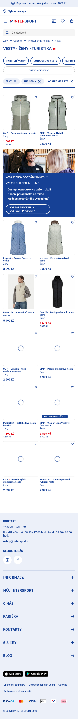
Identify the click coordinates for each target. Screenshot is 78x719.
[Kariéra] (39, 616)
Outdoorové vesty (45, 61)
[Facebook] (18, 560)
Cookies (62, 684)
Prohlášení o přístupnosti (17, 691)
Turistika (30, 81)
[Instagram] (7, 560)
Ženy (5, 40)
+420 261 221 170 (14, 526)
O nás (8, 603)
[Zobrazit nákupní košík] (71, 21)
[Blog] (39, 655)
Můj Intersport (18, 590)
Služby (9, 642)
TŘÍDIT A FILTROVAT (39, 70)
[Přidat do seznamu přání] (35, 97)
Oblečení (18, 40)
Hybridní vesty (16, 61)
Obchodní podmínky (14, 684)
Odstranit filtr (58, 81)
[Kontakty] (39, 629)
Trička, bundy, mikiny (39, 40)
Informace (13, 577)
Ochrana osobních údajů (42, 684)
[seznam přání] (62, 21)
